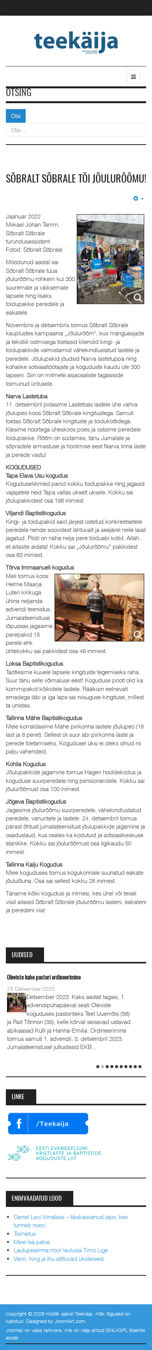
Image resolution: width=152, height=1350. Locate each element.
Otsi (16, 115)
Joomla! (14, 1330)
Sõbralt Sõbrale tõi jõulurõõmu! (76, 179)
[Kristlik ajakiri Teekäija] (76, 42)
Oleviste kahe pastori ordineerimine (44, 978)
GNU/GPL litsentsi (125, 1330)
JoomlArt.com (70, 1321)
